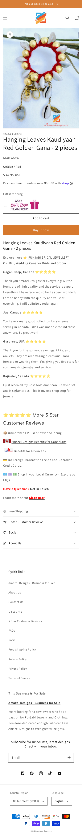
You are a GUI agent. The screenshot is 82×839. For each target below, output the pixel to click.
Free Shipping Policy (22, 649)
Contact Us (15, 602)
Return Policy (17, 659)
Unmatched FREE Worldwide (28, 433)
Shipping (55, 433)
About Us (14, 592)
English (59, 801)
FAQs (11, 630)
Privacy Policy (17, 668)
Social (12, 640)
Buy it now (41, 230)
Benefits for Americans (30, 451)
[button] (5, 17)
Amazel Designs (43, 831)
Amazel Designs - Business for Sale (31, 583)
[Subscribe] (69, 757)
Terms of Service (19, 678)
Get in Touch (39, 489)
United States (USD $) (26, 801)
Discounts (15, 611)
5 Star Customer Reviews (25, 621)
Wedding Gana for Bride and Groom (41, 263)
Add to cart (41, 218)
